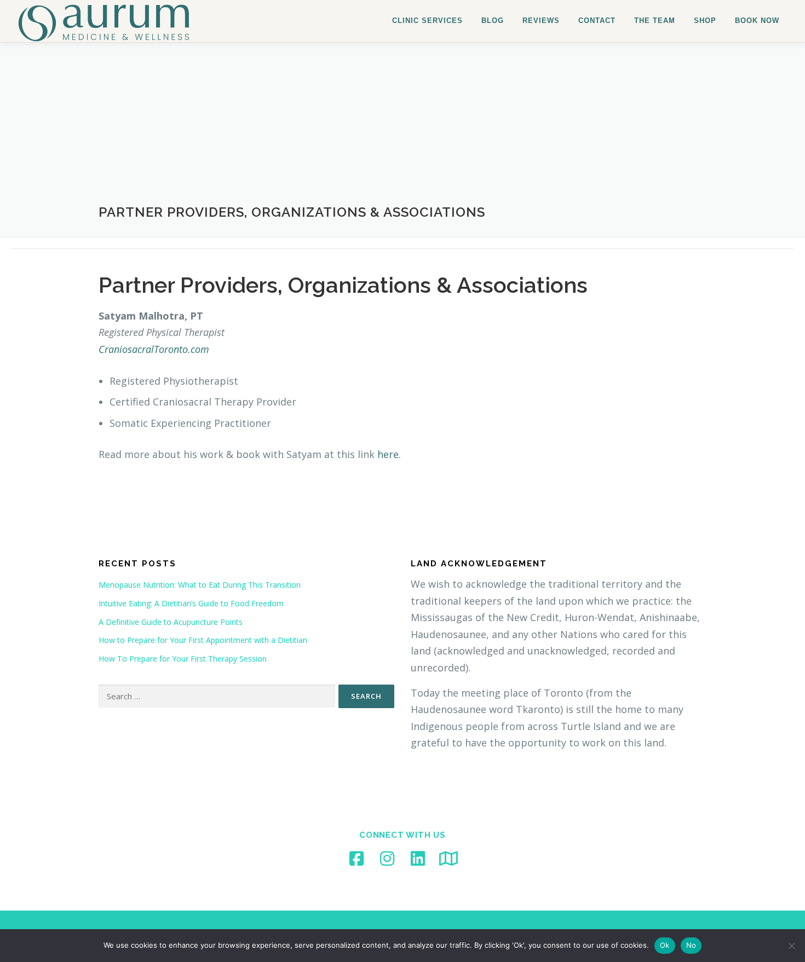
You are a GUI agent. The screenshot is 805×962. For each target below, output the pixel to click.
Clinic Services (427, 20)
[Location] (448, 858)
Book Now (757, 20)
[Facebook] (356, 858)
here (388, 454)
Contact (597, 20)
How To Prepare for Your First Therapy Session (183, 658)
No (691, 945)
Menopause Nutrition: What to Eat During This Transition (200, 584)
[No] (791, 945)
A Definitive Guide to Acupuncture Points (171, 622)
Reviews (541, 20)
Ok (665, 945)
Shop (705, 20)
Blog (492, 20)
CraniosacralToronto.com (154, 349)
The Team (654, 20)
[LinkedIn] (418, 858)
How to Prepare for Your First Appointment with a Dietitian (203, 640)
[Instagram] (387, 858)
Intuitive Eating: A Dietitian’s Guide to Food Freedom (191, 603)
